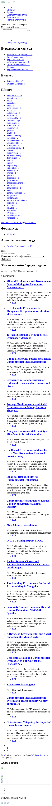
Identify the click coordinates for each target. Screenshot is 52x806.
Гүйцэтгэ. (6, 259)
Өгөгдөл (11, 10)
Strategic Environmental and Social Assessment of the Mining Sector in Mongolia (27, 407)
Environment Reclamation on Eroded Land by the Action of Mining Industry (28, 503)
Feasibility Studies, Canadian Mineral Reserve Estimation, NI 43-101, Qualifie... (28, 610)
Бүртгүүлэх (20, 20)
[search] (28, 254)
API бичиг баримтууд (40, 755)
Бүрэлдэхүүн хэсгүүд (17, 15)
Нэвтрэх (10, 20)
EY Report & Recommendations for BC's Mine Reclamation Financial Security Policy (27, 453)
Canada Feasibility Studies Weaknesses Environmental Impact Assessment (29, 360)
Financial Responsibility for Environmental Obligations (22, 478)
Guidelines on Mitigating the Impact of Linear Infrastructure (29, 724)
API (4, 755)
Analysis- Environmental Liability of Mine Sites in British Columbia (27, 433)
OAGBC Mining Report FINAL (25, 540)
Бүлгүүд (10, 12)
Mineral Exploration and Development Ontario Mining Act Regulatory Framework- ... (29, 284)
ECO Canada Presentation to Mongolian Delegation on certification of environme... (28, 311)
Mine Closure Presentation (22, 524)
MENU (9, 2)
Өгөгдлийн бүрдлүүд (17, 42)
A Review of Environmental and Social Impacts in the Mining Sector (29, 635)
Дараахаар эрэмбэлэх (11, 256)
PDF (14, 302)
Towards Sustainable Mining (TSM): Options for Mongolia (27, 336)
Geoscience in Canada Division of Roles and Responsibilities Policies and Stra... (28, 382)
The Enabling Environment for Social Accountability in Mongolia (28, 585)
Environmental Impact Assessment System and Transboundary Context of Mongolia (27, 700)
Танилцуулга (13, 17)
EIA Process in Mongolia (21, 684)
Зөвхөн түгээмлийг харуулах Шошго (18, 222)
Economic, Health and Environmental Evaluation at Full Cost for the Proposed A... (28, 660)
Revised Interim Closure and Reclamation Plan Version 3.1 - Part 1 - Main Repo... (28, 564)
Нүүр (9, 7)
